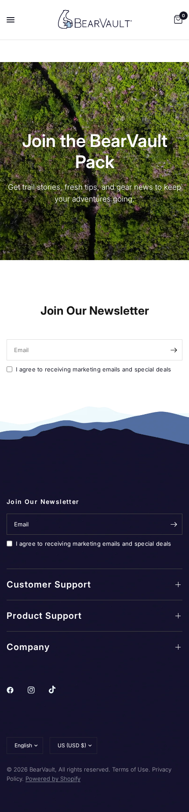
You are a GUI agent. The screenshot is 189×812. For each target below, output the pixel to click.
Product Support (44, 615)
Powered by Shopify (52, 778)
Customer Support (49, 584)
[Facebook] (16, 690)
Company (28, 647)
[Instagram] (37, 690)
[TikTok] (58, 689)
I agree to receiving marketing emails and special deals (93, 369)
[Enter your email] (173, 349)
